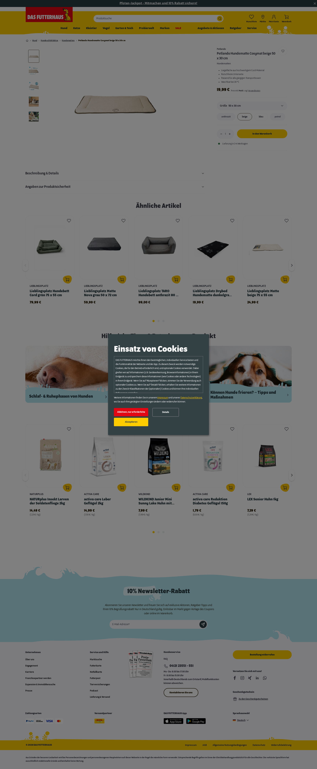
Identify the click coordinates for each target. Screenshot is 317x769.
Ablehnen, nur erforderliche (131, 412)
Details (165, 412)
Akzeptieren (131, 422)
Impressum (162, 397)
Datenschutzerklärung (191, 397)
